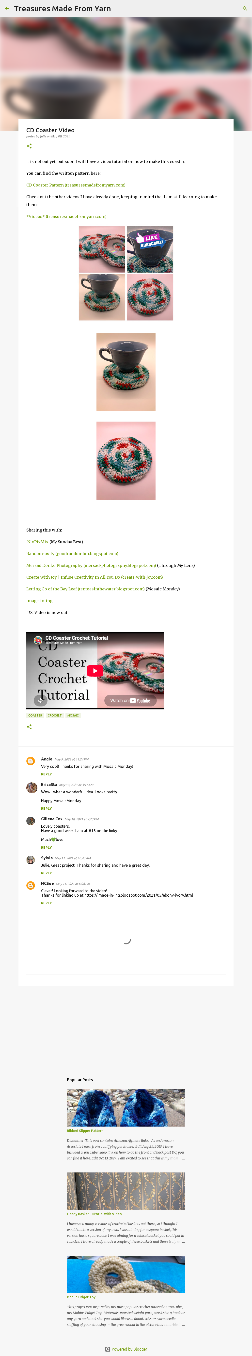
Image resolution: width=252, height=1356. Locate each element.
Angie (46, 759)
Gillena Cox (52, 819)
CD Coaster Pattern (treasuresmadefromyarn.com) (76, 185)
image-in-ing (39, 600)
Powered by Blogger (129, 1349)
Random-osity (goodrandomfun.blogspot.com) (72, 553)
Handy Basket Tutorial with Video (94, 1214)
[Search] (118, 8)
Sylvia (47, 858)
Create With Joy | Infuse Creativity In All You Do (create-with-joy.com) (94, 577)
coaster (35, 715)
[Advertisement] (126, 1028)
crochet (55, 715)
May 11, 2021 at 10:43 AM (73, 858)
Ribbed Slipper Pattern (85, 1131)
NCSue (47, 883)
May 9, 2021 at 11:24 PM (71, 759)
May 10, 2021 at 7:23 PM (81, 819)
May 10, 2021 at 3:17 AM (76, 784)
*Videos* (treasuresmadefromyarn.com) (66, 216)
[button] (29, 146)
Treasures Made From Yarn (62, 8)
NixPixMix (37, 541)
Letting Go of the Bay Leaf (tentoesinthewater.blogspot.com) (85, 588)
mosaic (73, 715)
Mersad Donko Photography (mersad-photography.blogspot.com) (91, 565)
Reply (46, 774)
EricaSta (49, 784)
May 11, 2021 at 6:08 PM (73, 883)
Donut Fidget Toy (81, 1297)
